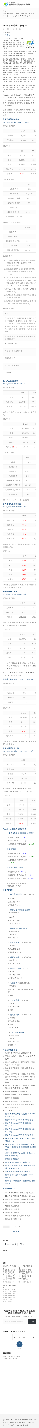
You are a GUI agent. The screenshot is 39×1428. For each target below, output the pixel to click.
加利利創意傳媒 (21, 1422)
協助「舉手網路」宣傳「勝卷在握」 (18, 1162)
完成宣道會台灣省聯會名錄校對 (17, 1171)
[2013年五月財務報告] (26, 1274)
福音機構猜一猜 (17, 1033)
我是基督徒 (11, 849)
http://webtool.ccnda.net (14, 594)
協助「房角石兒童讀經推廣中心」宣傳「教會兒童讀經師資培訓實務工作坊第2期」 (20, 1147)
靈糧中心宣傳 (15, 968)
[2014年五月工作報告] (10, 1293)
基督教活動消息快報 (15, 867)
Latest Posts (16, 1227)
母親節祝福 (14, 957)
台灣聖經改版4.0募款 (18, 929)
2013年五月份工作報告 (15, 25)
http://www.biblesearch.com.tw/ (18, 751)
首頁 (17, 13)
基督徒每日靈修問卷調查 (20, 910)
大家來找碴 (14, 1000)
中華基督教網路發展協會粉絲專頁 (20, 833)
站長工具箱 (14, 943)
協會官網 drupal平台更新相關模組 (19, 1120)
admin (16, 1231)
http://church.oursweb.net (15, 507)
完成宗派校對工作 (12, 1159)
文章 (4, 11)
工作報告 (6, 16)
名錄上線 (13, 983)
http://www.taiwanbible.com (16, 122)
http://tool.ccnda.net (24, 679)
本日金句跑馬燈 (16, 894)
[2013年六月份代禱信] (10, 1274)
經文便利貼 (14, 1015)
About (6, 1227)
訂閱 (32, 1321)
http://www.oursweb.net (14, 384)
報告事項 (29, 13)
